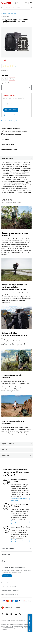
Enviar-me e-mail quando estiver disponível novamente (14, 99)
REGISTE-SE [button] (7, 576)
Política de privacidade (9, 587)
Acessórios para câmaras (9, 13)
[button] (5, 60)
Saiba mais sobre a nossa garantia (19, 522)
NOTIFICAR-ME (12, 110)
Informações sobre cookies (10, 590)
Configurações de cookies (9, 594)
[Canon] (6, 3)
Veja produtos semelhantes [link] (10, 115)
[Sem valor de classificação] (8, 66)
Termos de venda (7, 583)
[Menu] (31, 2)
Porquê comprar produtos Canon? (19, 541)
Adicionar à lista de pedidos (11, 120)
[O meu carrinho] (26, 2)
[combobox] (16, 8)
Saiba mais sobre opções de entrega (19, 499)
